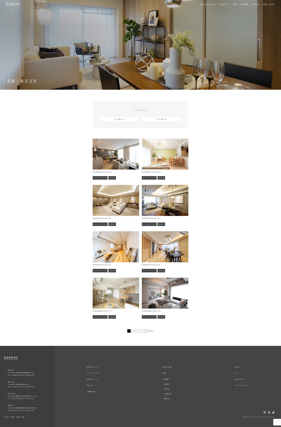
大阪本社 (167, 384)
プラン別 (160, 119)
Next (151, 331)
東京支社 (167, 389)
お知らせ (255, 4)
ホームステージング (93, 373)
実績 (235, 4)
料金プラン (224, 4)
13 (146, 331)
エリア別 (117, 119)
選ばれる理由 (167, 367)
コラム (237, 373)
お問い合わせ (268, 4)
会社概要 (244, 4)
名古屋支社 (167, 394)
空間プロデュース (92, 379)
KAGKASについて (208, 4)
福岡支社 (167, 398)
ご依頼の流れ (91, 391)
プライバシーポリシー (242, 385)
